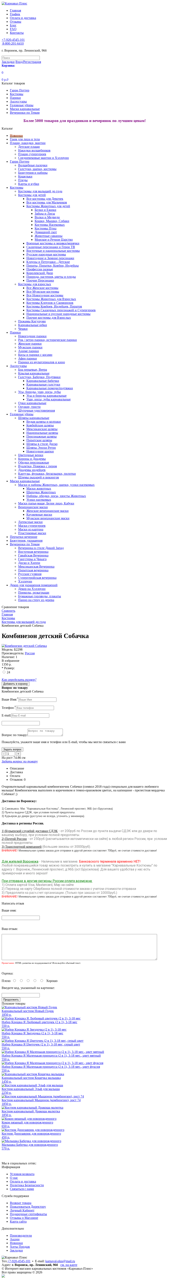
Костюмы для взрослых (34, 284)
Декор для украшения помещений (34, 585)
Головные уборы (21, 105)
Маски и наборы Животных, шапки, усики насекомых (56, 485)
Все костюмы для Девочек (44, 198)
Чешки (23, 328)
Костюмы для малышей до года (40, 191)
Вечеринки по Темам (25, 112)
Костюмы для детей (32, 195)
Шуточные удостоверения (36, 410)
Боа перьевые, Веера (32, 369)
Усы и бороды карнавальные (46, 395)
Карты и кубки (28, 184)
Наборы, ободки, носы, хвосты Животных (56, 496)
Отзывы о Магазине (24, 1218)
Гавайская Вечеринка (33, 555)
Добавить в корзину (15, 683)
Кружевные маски (39, 514)
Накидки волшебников (34, 150)
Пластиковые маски (32, 533)
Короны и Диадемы (32, 459)
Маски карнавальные (25, 109)
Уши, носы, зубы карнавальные (48, 399)
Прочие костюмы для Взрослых (48, 317)
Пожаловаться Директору (28, 1206)
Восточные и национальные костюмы (53, 250)
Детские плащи (29, 146)
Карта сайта (18, 1221)
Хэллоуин (25, 581)
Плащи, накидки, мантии (28, 143)
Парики (15, 97)
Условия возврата (22, 1174)
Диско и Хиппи (29, 563)
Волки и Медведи (47, 217)
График (15, 14)
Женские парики (30, 343)
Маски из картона (30, 529)
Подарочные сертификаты (28, 1214)
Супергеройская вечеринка (37, 577)
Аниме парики (28, 351)
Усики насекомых (38, 499)
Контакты (17, 32)
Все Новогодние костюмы (44, 295)
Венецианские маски (33, 507)
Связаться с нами (22, 1189)
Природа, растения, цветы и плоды (51, 276)
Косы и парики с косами (35, 354)
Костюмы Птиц (45, 228)
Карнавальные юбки (32, 325)
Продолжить (11, 999)
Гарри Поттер (19, 90)
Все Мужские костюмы (42, 291)
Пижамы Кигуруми (32, 321)
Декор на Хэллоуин (32, 589)
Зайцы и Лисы (45, 213)
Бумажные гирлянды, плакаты (39, 596)
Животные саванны (48, 236)
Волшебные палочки (32, 165)
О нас (14, 1177)
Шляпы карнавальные (33, 418)
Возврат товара (20, 1203)
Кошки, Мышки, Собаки (52, 221)
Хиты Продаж (20, 1246)
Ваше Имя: (10, 699)
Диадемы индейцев (32, 470)
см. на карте (68, 1265)
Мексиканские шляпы (42, 429)
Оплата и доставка (23, 18)
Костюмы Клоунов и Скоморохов (49, 302)
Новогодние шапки (40, 451)
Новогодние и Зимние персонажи (50, 258)
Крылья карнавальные (33, 373)
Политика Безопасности (27, 1185)
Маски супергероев (32, 525)
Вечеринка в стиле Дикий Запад (41, 548)
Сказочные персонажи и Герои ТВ (50, 247)
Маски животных (38, 488)
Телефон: (9, 707)
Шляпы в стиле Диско (42, 444)
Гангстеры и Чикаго (32, 559)
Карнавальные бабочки (42, 380)
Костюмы (16, 94)
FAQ (13, 29)
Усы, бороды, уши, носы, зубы (39, 392)
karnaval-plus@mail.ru (60, 1261)
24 (8, 672)
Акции (15, 1239)
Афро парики (27, 358)
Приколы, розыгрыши (33, 592)
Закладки (16, 1250)
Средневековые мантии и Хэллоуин (43, 158)
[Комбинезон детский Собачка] (24, 646)
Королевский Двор (39, 273)
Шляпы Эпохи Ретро (41, 447)
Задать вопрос (12, 749)
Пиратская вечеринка (33, 570)
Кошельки (25, 176)
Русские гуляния (29, 574)
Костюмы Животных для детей (48, 206)
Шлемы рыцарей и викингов (38, 477)
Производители (21, 1235)
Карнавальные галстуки (43, 384)
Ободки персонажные (33, 462)
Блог (13, 25)
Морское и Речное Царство (54, 239)
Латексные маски (30, 522)
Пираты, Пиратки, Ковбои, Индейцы (52, 265)
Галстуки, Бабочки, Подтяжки (39, 377)
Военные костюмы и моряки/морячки (52, 243)
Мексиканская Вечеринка (36, 566)
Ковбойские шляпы (40, 425)
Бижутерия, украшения (26, 540)
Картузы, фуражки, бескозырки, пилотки (47, 473)
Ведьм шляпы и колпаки (43, 421)
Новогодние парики (32, 336)
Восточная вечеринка (33, 551)
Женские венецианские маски (47, 511)
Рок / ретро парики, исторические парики (47, 340)
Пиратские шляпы (39, 440)
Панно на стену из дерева (36, 600)
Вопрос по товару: (15, 735)
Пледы (23, 180)
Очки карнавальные (32, 403)
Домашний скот (46, 232)
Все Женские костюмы (42, 288)
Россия (30, 653)
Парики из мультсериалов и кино (41, 362)
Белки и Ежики (45, 210)
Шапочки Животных (41, 492)
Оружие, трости (29, 407)
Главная (15, 10)
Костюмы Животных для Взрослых (51, 299)
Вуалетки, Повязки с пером (37, 466)
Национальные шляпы (42, 433)
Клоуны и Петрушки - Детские (48, 262)
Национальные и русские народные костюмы (58, 314)
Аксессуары (18, 101)
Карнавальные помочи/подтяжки (49, 388)
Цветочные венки (30, 455)
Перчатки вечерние (23, 537)
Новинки (16, 135)
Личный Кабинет (22, 1210)
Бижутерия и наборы (33, 172)
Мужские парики (30, 347)
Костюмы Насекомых (50, 224)
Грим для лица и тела (25, 139)
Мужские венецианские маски (47, 518)
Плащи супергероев (32, 154)
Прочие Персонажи (40, 280)
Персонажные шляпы (41, 436)
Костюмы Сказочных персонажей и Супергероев (61, 310)
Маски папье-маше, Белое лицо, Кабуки (46, 503)
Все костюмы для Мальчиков (46, 202)
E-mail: (6, 715)
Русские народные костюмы (46, 254)
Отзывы (15, 21)
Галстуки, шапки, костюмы (37, 169)
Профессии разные (39, 269)
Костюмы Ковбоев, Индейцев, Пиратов (54, 306)
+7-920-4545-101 (19, 1261)
